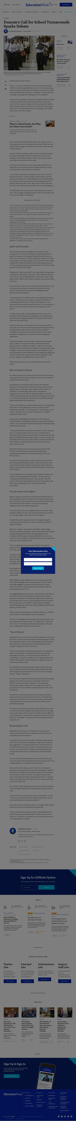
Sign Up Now (38, 568)
